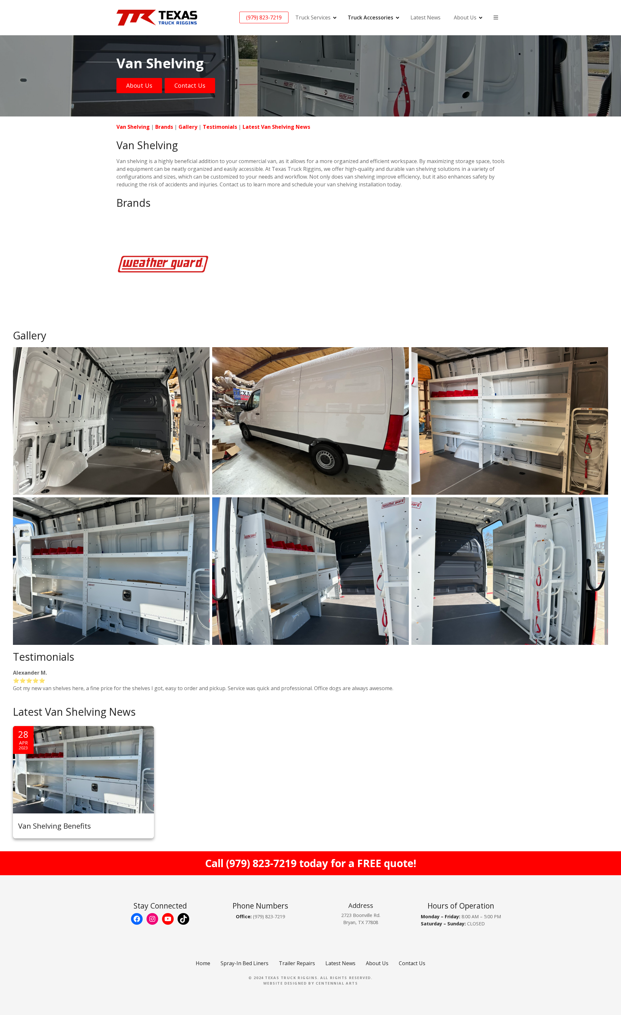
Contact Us (189, 85)
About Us (139, 85)
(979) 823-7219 (264, 17)
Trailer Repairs (297, 963)
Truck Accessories (370, 17)
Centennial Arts (337, 983)
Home (203, 963)
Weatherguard (130, 218)
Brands (164, 126)
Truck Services (313, 17)
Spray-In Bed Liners (244, 963)
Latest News (425, 17)
